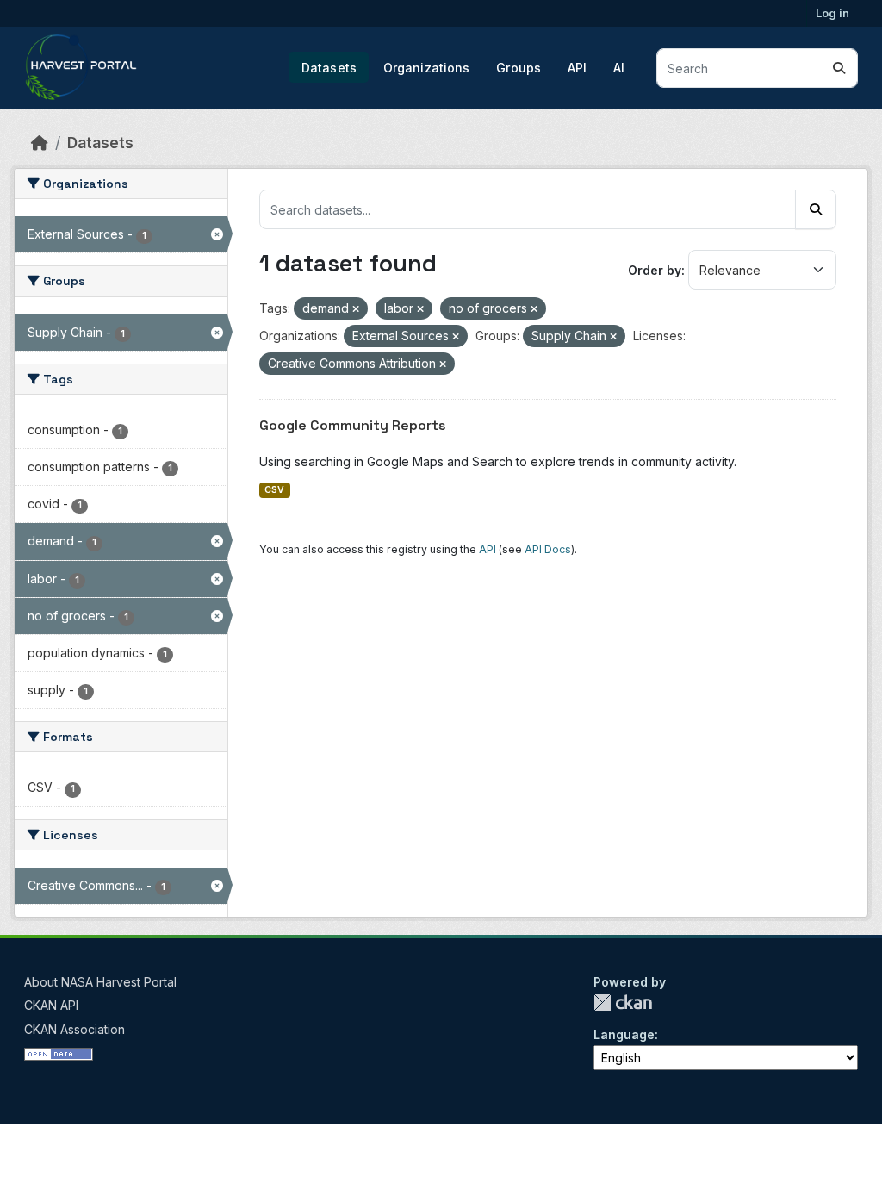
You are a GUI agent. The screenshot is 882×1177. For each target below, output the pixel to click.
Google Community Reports (352, 425)
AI (618, 67)
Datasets (329, 67)
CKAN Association (74, 1029)
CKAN (622, 1002)
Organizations (426, 67)
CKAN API (51, 1005)
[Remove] (355, 309)
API (577, 67)
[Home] (39, 143)
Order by (654, 270)
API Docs (548, 549)
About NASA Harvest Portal (100, 982)
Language (624, 1034)
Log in (832, 13)
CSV (274, 489)
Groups (518, 67)
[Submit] (839, 68)
